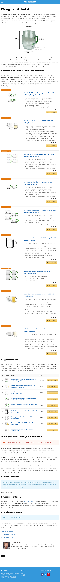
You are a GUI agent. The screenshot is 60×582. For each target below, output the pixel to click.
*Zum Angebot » (52, 112)
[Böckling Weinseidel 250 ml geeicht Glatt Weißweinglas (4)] (12, 275)
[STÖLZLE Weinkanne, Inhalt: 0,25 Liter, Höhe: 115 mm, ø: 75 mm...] (12, 243)
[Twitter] (45, 574)
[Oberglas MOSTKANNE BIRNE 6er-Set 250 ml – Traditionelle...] (12, 299)
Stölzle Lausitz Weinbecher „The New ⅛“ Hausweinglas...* (37, 330)
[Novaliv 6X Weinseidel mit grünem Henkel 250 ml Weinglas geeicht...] (12, 98)
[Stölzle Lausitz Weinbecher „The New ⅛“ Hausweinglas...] (12, 334)
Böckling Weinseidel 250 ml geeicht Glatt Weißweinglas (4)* (38, 272)
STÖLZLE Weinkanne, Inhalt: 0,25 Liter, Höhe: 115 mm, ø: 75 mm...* (40, 239)
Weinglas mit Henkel (10, 556)
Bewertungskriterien (28, 501)
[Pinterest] (48, 574)
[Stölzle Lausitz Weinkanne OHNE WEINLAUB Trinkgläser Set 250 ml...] (12, 126)
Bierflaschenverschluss (7, 532)
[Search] (57, 2)
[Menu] (2, 2)
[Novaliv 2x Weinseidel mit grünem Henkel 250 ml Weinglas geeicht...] (12, 187)
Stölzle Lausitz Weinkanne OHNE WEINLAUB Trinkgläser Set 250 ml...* (38, 122)
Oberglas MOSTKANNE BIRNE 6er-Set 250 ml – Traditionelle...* (39, 295)
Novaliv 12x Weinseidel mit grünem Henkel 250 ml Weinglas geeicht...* (40, 211)
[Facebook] (42, 574)
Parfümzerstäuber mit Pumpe (9, 534)
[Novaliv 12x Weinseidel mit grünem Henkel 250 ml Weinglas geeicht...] (12, 216)
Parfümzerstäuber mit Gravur (9, 537)
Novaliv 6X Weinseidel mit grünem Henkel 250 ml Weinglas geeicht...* (39, 94)
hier (45, 453)
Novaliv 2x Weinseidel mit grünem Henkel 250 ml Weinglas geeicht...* (40, 183)
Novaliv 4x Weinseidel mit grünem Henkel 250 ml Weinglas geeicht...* (39, 155)
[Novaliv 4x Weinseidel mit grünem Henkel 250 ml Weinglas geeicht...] (12, 159)
